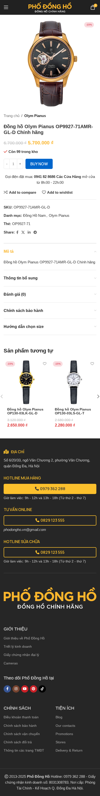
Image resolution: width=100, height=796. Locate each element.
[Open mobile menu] (6, 7)
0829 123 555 (53, 520)
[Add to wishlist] (44, 364)
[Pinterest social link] (33, 689)
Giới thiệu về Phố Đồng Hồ (24, 638)
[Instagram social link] (16, 689)
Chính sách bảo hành (20, 726)
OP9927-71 (21, 224)
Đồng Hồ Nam (34, 215)
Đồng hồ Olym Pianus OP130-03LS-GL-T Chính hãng (73, 413)
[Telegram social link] (35, 232)
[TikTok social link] (42, 689)
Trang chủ (11, 116)
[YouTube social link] (24, 689)
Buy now (39, 164)
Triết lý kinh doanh (18, 646)
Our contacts (65, 726)
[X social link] (23, 232)
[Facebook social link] (17, 232)
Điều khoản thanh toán (21, 717)
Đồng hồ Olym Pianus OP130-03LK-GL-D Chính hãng (25, 413)
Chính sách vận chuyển (22, 734)
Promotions (64, 734)
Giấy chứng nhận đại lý (21, 655)
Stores (61, 742)
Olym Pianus (35, 116)
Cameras (11, 663)
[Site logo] (50, 7)
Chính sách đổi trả (18, 742)
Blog (59, 717)
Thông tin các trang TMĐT (24, 750)
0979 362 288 (52, 488)
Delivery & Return (69, 750)
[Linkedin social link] (29, 232)
